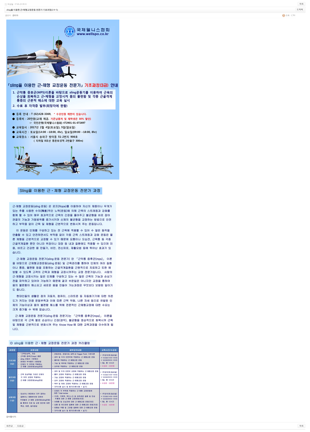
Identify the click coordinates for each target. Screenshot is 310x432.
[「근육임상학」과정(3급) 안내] (10, 426)
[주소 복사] (300, 9)
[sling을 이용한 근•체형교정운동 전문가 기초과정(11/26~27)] (20, 426)
